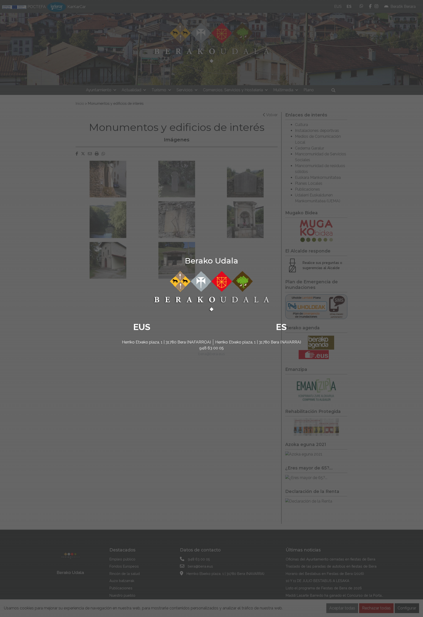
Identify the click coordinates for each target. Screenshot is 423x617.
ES (281, 327)
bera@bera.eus (211, 354)
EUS (141, 327)
